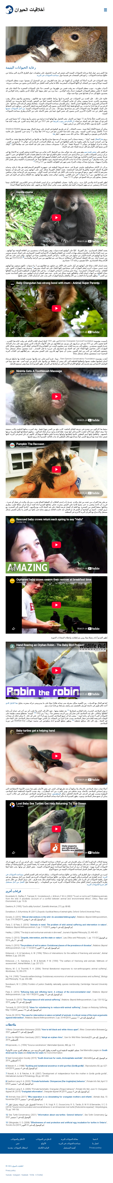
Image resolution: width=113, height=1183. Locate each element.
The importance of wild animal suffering (41, 1000)
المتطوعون (56, 794)
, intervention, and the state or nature (45, 938)
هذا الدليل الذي (12, 703)
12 (7, 1115)
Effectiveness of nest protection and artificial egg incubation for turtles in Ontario (68, 1122)
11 (7, 1104)
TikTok (31, 1175)
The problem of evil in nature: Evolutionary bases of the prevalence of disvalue (56, 945)
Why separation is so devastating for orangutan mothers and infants (60, 1097)
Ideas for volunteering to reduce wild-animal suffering (55, 1007)
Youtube (9, 1175)
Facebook (24, 1175)
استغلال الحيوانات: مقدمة (18, 1148)
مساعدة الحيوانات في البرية (48, 75)
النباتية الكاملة (43, 1148)
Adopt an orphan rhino (52, 1037)
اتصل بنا (95, 1143)
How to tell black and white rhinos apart (60, 1029)
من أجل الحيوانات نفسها (15, 108)
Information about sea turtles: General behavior (60, 1115)
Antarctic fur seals (35, 1053)
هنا (54, 134)
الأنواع (43, 1143)
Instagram (16, 1175)
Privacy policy (95, 1148)
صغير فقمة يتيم (90, 152)
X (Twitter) (39, 1175)
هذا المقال (99, 139)
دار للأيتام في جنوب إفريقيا (64, 121)
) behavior (80, 1081)
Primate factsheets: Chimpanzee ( (47, 1081)
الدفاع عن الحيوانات (43, 1139)
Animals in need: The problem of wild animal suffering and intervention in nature (68, 925)
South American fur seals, (50, 1058)
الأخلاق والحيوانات (18, 1139)
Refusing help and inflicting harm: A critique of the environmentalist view (56, 992)
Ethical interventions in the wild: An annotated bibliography (49, 917)
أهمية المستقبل (69, 1148)
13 (7, 1122)
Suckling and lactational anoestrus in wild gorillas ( (49, 1066)
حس (18, 1143)
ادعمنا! (95, 1139)
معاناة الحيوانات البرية (69, 1139)
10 (7, 1097)
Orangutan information (32, 1091)
